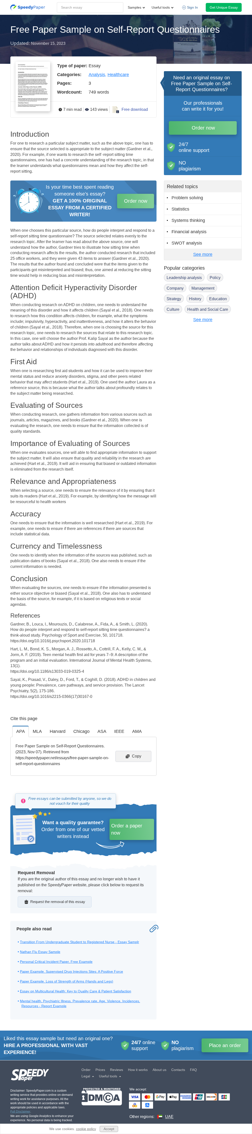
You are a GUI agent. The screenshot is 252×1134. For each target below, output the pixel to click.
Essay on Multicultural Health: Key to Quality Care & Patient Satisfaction (75, 991)
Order (86, 1070)
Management (202, 288)
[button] (27, 7)
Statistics (180, 209)
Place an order (225, 1045)
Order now (135, 201)
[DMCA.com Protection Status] (101, 1103)
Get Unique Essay (224, 7)
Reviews (116, 1070)
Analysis (97, 74)
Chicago (81, 731)
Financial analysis (189, 231)
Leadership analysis (184, 278)
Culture (173, 309)
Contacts (178, 1070)
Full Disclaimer (20, 1111)
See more (202, 254)
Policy (215, 278)
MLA (37, 731)
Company (175, 288)
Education (218, 299)
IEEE (119, 731)
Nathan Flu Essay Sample (40, 952)
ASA (101, 731)
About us (159, 1070)
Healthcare (118, 74)
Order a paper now (126, 829)
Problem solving (187, 197)
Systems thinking (188, 220)
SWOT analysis (187, 243)
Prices (100, 1070)
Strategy (174, 299)
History (195, 299)
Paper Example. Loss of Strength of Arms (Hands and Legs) (66, 981)
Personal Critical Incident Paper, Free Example (56, 962)
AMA (137, 731)
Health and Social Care (207, 309)
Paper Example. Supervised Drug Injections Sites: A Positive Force (71, 971)
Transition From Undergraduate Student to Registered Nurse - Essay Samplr (79, 942)
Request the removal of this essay (57, 902)
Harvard (57, 731)
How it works (138, 1070)
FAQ (193, 1070)
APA (20, 731)
